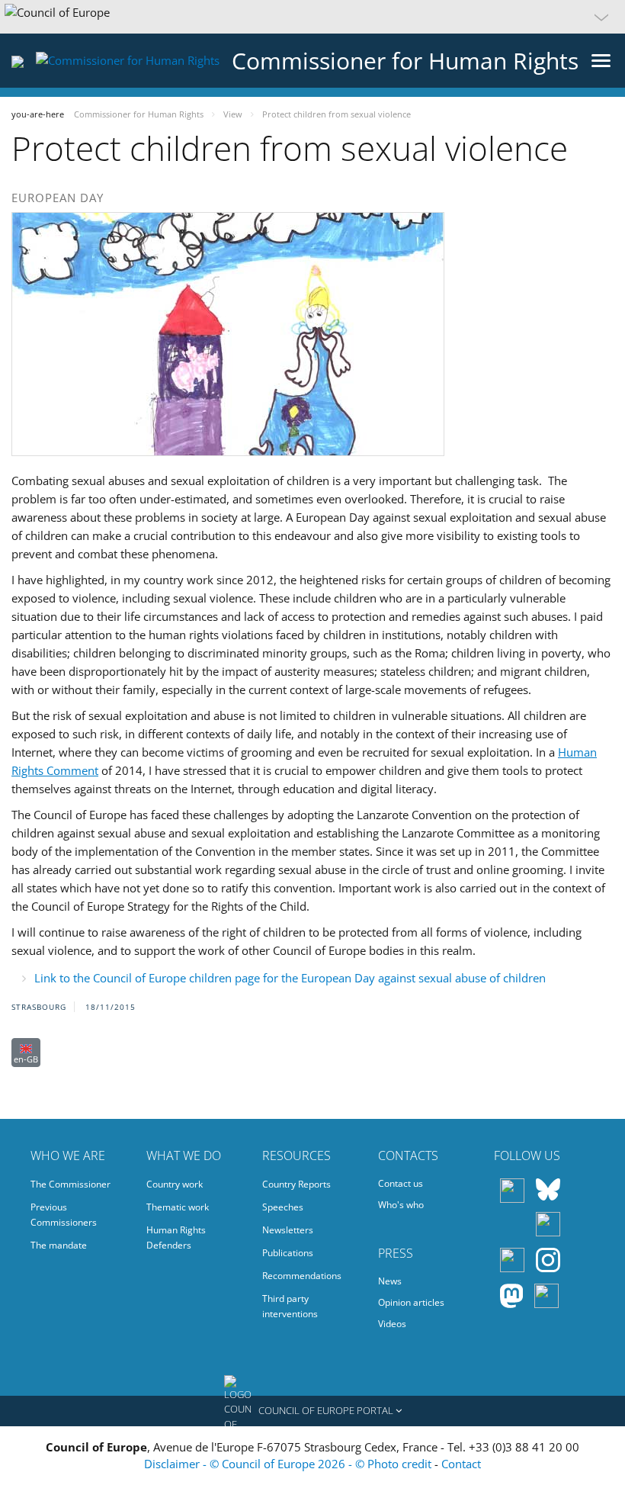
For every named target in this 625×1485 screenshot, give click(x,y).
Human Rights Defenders (176, 1237)
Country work (174, 1184)
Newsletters (287, 1229)
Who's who (401, 1204)
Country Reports (296, 1184)
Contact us (400, 1183)
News (390, 1280)
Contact (461, 1463)
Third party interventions (290, 1306)
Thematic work (177, 1207)
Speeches (282, 1207)
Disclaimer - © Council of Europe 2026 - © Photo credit (289, 1463)
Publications (287, 1252)
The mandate (58, 1245)
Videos (392, 1323)
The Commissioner (70, 1184)
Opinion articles (411, 1302)
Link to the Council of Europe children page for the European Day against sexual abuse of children (290, 977)
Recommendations (301, 1275)
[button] (312, 17)
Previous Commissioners (63, 1215)
